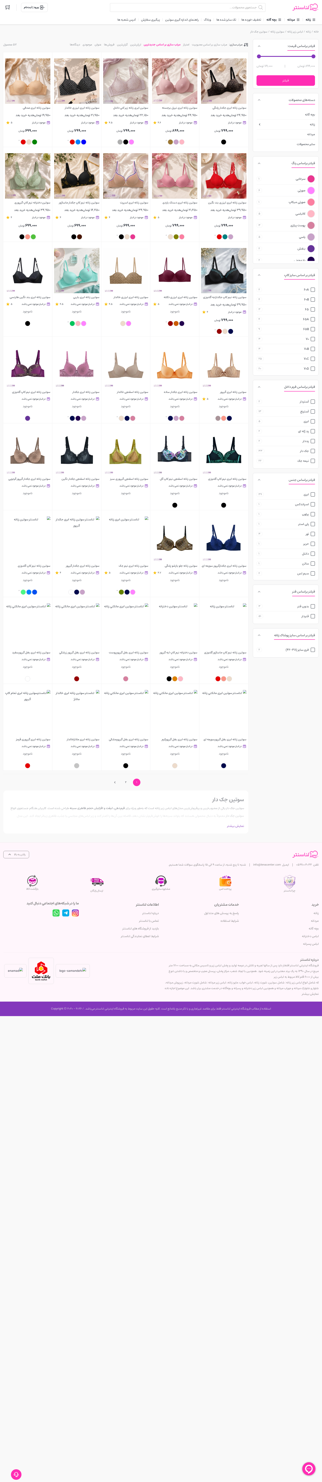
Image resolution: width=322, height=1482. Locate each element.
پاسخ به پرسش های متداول (221, 913)
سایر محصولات (306, 144)
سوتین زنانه (277, 31)
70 (307, 339)
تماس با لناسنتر (149, 920)
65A (306, 319)
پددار (306, 441)
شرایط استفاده (230, 920)
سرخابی (300, 178)
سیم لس (303, 573)
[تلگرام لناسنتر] (65, 912)
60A (306, 289)
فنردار (305, 616)
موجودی (87, 44)
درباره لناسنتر (150, 913)
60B (306, 299)
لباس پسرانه (311, 944)
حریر (306, 543)
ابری (306, 421)
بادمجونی (299, 260)
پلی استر (303, 524)
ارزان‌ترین (135, 44)
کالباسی (300, 213)
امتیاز (186, 44)
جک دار (304, 451)
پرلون (305, 514)
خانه (316, 31)
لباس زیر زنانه (295, 31)
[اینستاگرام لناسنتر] (75, 912)
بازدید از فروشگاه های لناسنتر (140, 928)
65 (307, 309)
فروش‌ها (109, 44)
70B (306, 349)
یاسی (302, 237)
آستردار (304, 401)
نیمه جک (303, 460)
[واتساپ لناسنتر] (56, 912)
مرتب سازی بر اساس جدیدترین (162, 44)
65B (306, 329)
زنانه (308, 31)
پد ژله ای (303, 431)
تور (307, 534)
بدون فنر (303, 606)
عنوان (98, 44)
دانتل (305, 553)
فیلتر (286, 80)
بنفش (301, 248)
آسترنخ (304, 411)
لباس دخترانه (310, 936)
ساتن (305, 563)
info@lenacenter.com (267, 864)
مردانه (311, 134)
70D (306, 368)
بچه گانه (310, 114)
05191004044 (304, 864)
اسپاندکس (302, 504)
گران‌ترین (122, 44)
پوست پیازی (297, 225)
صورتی (301, 190)
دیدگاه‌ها (75, 44)
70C (306, 358)
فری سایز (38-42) (297, 649)
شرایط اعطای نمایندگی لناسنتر (140, 936)
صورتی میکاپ (297, 202)
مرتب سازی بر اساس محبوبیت (209, 44)
